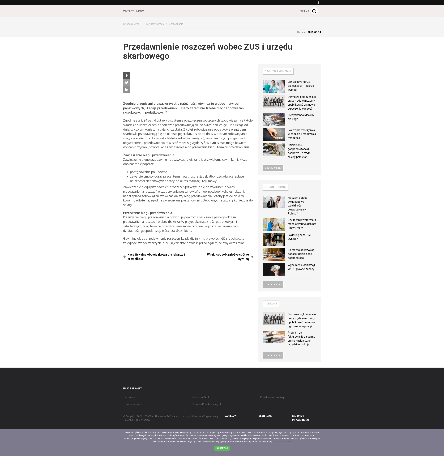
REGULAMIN (265, 416)
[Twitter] (126, 82)
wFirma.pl (130, 397)
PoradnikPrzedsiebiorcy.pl (207, 404)
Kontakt (230, 416)
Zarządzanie (176, 24)
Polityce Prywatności (282, 441)
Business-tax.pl (133, 404)
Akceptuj (222, 448)
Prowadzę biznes (154, 24)
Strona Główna (131, 24)
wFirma (304, 11)
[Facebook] (126, 75)
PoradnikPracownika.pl (272, 397)
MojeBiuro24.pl (201, 397)
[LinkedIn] (126, 89)
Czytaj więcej (273, 168)
